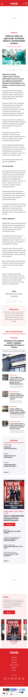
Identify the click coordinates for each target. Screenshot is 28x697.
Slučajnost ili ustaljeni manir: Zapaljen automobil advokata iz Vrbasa (14, 344)
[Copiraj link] (17, 70)
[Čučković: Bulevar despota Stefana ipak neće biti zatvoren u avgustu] (5, 394)
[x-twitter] (8, 679)
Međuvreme (20, 315)
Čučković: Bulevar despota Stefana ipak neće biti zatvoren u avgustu (17, 396)
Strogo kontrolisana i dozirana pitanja (11, 539)
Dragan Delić (8, 293)
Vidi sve (6, 472)
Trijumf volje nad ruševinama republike (10, 456)
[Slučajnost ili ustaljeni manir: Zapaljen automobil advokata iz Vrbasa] (14, 363)
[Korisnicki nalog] (23, 4)
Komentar (14, 440)
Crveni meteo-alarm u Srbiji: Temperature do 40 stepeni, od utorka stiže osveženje (17, 426)
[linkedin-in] (23, 679)
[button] (4, 632)
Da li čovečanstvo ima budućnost (11, 554)
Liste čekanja (14, 296)
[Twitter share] (11, 70)
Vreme (9, 684)
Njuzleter (14, 667)
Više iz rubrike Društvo (14, 331)
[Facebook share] (7, 70)
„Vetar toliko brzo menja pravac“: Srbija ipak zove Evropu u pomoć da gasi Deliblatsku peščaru (17, 381)
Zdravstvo (16, 293)
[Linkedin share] (21, 70)
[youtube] (12, 679)
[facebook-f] (5, 679)
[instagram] (16, 679)
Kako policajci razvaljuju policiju (12, 532)
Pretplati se (9, 524)
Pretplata (14, 660)
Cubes (22, 684)
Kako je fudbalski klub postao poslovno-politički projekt (14, 518)
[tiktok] (19, 679)
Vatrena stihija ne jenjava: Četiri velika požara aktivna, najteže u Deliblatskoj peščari (18, 411)
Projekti (14, 670)
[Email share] (14, 70)
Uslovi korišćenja (14, 665)
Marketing (14, 662)
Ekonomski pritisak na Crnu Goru (13, 547)
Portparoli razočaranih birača (10, 447)
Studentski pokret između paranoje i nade (10, 465)
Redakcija (14, 657)
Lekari (20, 293)
